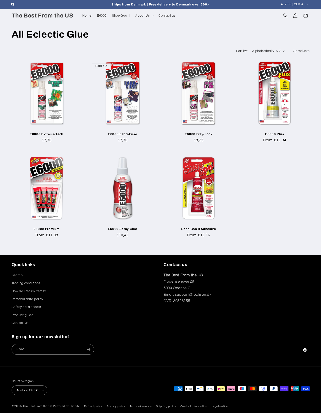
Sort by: (242, 51)
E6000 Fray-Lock (198, 134)
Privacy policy (116, 406)
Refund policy (93, 406)
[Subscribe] (89, 349)
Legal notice (220, 406)
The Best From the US (37, 406)
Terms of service (141, 406)
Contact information (193, 406)
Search (17, 275)
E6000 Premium (46, 229)
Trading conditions (26, 283)
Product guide (22, 315)
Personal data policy (27, 299)
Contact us (20, 323)
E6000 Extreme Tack (46, 134)
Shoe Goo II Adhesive (198, 229)
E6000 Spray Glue (122, 229)
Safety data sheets (26, 307)
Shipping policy (166, 406)
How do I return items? (29, 291)
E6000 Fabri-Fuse (122, 134)
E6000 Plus (274, 134)
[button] (144, 16)
